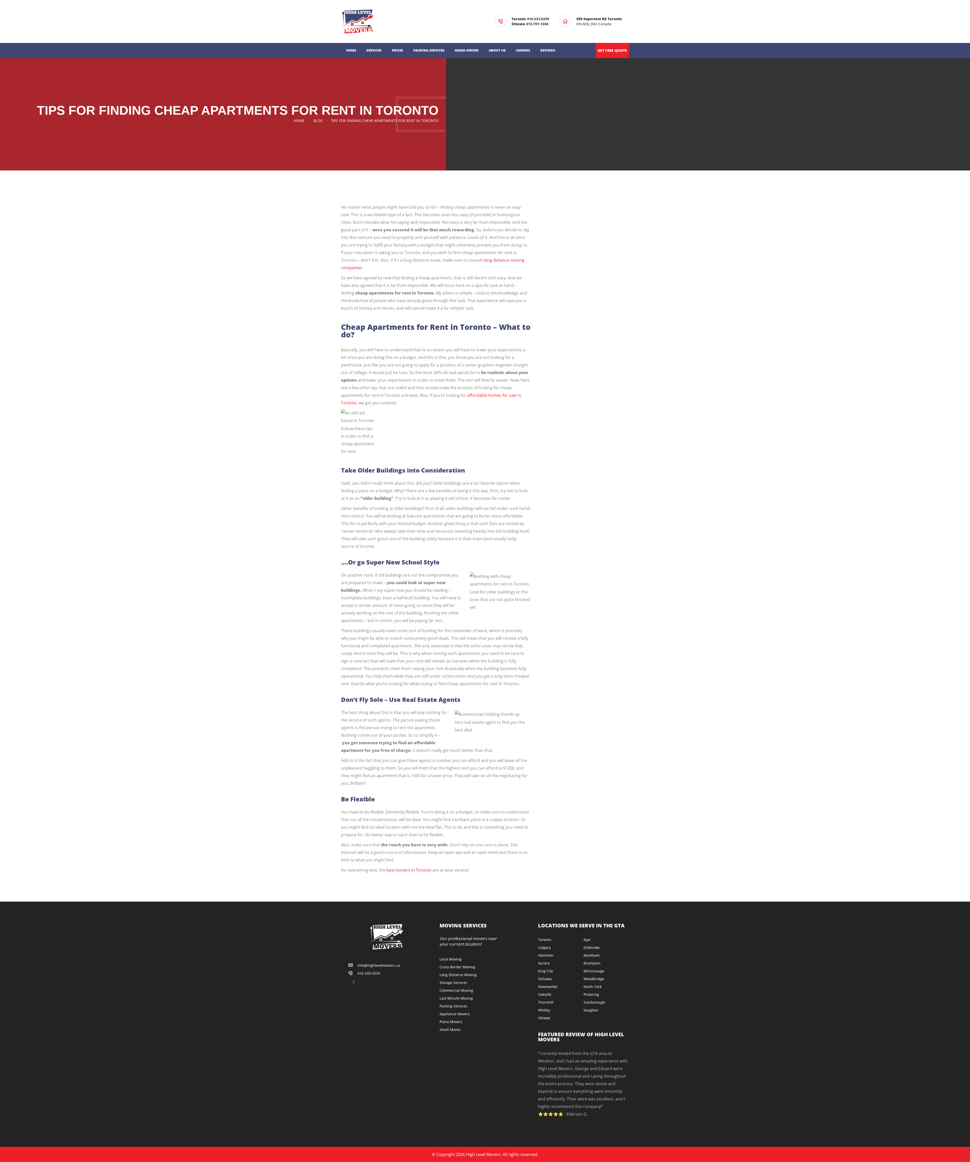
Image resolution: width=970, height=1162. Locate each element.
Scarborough (594, 1002)
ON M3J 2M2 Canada (600, 21)
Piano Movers (451, 1021)
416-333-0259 (538, 18)
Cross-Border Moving (457, 967)
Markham (592, 955)
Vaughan (591, 1010)
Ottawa (544, 1018)
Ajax (587, 939)
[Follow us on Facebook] (354, 982)
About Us (497, 50)
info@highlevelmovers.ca (378, 965)
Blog (318, 120)
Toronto (544, 939)
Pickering (591, 994)
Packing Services (429, 50)
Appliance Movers (455, 1013)
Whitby (544, 1010)
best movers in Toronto (408, 870)
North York (593, 986)
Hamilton (545, 955)
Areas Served (467, 50)
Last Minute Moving (456, 998)
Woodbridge (594, 978)
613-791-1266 (537, 23)
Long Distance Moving (458, 974)
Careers (523, 50)
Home (351, 50)
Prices (397, 50)
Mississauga (594, 971)
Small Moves (450, 1029)
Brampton (592, 963)
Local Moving (451, 959)
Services (374, 50)
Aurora (544, 963)
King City (545, 971)
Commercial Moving (456, 990)
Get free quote (612, 50)
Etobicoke (592, 947)
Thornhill (545, 1002)
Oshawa (545, 978)
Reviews (547, 50)
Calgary (544, 947)
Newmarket (547, 986)
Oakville (544, 994)
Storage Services (453, 982)
